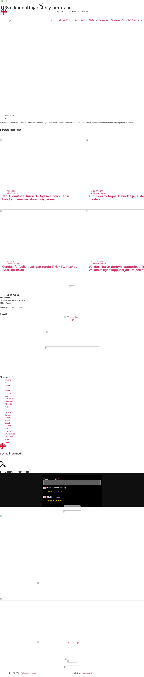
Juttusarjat (103, 20)
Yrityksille (126, 20)
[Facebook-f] (22, 5)
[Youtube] (10, 5)
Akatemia (93, 20)
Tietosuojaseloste (28, 673)
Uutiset (54, 20)
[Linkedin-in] (29, 5)
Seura (134, 20)
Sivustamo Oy (87, 673)
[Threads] (35, 5)
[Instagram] (4, 5)
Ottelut (62, 20)
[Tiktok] (16, 5)
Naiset (76, 20)
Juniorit (84, 20)
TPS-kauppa (114, 20)
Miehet (69, 20)
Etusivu (7, 380)
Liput (140, 20)
